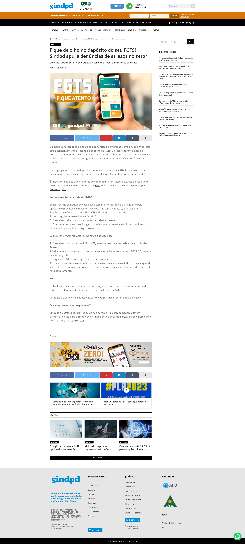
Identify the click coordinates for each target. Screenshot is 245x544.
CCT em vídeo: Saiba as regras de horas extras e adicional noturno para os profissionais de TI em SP (176, 76)
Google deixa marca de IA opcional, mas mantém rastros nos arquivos (64, 448)
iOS (64, 189)
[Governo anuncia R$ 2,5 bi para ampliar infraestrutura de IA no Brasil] (135, 429)
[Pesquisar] (193, 6)
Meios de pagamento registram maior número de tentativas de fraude (99, 448)
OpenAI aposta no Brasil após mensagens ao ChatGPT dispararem (175, 118)
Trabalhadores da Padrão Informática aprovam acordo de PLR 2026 (173, 85)
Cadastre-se (184, 17)
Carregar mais (100, 458)
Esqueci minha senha (187, 14)
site (97, 185)
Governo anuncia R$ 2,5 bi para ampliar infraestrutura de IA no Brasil (135, 448)
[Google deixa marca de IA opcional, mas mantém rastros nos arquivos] (66, 429)
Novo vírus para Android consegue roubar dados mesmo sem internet (175, 110)
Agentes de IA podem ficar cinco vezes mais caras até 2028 (175, 126)
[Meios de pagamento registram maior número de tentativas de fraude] (101, 429)
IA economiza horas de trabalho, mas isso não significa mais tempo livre (176, 59)
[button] (237, 536)
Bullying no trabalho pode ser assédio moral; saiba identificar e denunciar (175, 134)
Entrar (174, 15)
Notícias (57, 39)
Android (55, 189)
